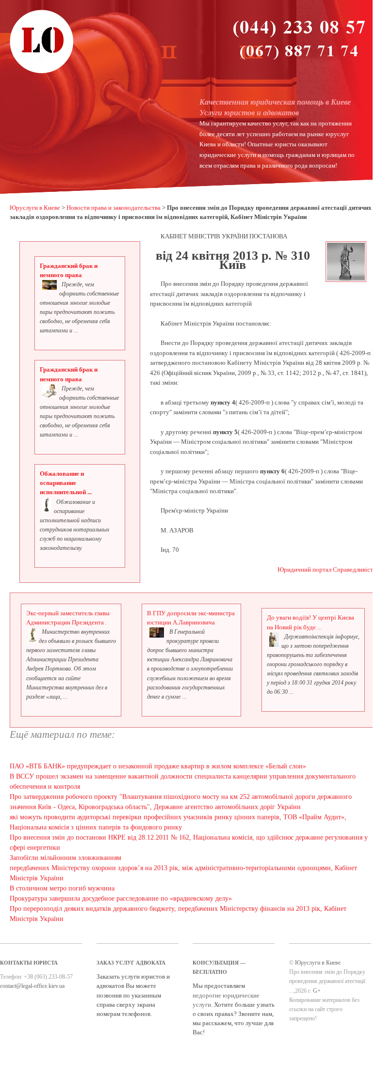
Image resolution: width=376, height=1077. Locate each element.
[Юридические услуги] (42, 72)
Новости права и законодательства (113, 207)
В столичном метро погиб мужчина (62, 888)
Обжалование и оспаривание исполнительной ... (66, 483)
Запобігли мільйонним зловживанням (65, 857)
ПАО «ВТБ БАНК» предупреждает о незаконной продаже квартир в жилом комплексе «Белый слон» (158, 766)
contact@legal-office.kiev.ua (32, 986)
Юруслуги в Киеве (35, 207)
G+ (317, 990)
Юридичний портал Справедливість (327, 569)
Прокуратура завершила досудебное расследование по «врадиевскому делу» (121, 898)
